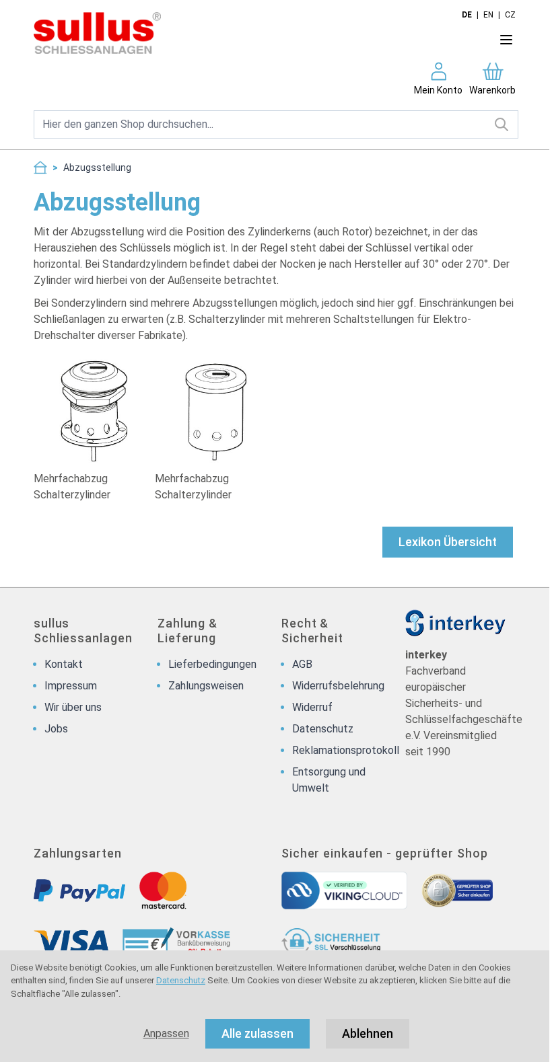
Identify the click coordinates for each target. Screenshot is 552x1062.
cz (510, 15)
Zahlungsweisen (206, 685)
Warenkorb (492, 90)
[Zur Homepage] (40, 167)
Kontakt (63, 664)
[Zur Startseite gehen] (238, 33)
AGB (302, 664)
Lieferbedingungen (212, 664)
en (488, 15)
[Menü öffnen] (506, 40)
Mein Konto (438, 90)
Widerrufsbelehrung (338, 685)
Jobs (56, 728)
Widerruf (312, 707)
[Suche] (501, 124)
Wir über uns (73, 707)
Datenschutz (180, 980)
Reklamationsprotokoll (345, 750)
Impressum (70, 685)
